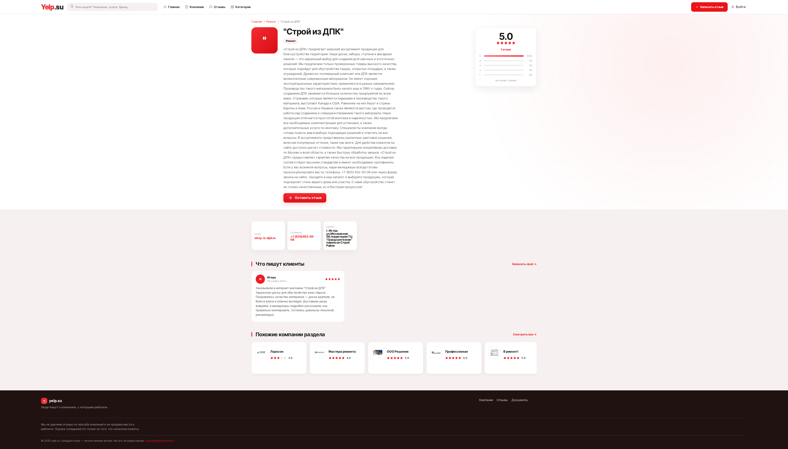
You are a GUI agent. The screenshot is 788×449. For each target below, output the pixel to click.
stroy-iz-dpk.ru (265, 238)
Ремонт (271, 21)
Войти (741, 7)
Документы (520, 400)
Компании (197, 7)
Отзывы (219, 7)
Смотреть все (525, 334)
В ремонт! (510, 351)
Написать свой (524, 264)
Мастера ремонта (342, 351)
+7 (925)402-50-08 (302, 238)
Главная (174, 7)
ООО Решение (397, 351)
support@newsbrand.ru (159, 440)
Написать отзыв (711, 7)
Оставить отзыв (308, 198)
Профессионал (456, 351)
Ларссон (276, 351)
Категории (243, 7)
